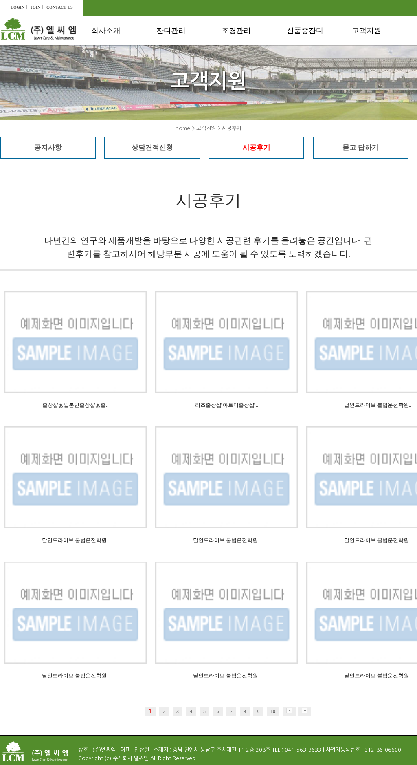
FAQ (364, 96)
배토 (168, 81)
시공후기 (370, 81)
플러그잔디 (308, 52)
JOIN (35, 7)
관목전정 (240, 67)
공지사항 (370, 52)
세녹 (299, 67)
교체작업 (174, 125)
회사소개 (106, 30)
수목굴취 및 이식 (251, 96)
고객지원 (366, 30)
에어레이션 (177, 67)
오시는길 (109, 81)
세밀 (299, 96)
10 (272, 711)
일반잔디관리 (180, 52)
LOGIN (17, 7)
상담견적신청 (376, 67)
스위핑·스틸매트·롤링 (186, 103)
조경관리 (236, 30)
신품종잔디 (305, 30)
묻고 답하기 (360, 147)
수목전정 (240, 52)
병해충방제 (243, 81)
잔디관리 (171, 30)
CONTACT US (59, 7)
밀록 (299, 81)
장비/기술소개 (116, 67)
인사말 (106, 52)
